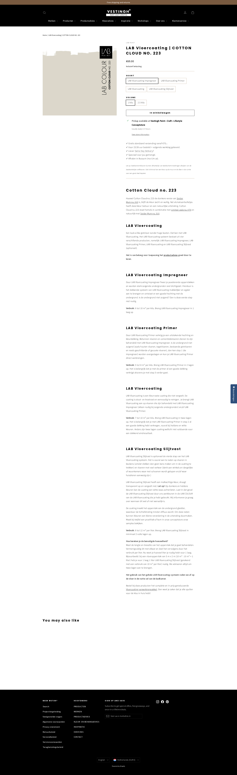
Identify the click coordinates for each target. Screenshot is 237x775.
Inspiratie (126, 20)
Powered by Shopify (118, 766)
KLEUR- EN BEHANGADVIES (86, 721)
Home (45, 35)
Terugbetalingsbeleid (53, 747)
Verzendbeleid (49, 737)
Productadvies (87, 20)
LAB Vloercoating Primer (172, 80)
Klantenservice (179, 20)
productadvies (171, 255)
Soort (130, 75)
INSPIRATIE (79, 727)
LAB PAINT (130, 43)
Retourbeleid (49, 732)
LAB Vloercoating (136, 89)
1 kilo (130, 102)
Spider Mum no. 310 (149, 213)
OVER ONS (79, 732)
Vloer (128, 589)
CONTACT (78, 737)
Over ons (160, 20)
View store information (140, 134)
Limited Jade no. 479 (181, 209)
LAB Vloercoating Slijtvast (161, 89)
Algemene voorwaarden (54, 721)
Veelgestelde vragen (52, 716)
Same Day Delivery (144, 151)
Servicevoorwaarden (52, 742)
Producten (68, 20)
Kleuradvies (108, 20)
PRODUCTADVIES (82, 716)
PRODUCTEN (80, 706)
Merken (52, 20)
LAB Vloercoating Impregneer (142, 80)
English (101, 759)
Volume (131, 97)
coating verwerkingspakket (144, 589)
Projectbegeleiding (52, 711)
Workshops (143, 20)
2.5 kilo (141, 102)
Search (46, 706)
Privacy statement (51, 727)
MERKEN (78, 711)
